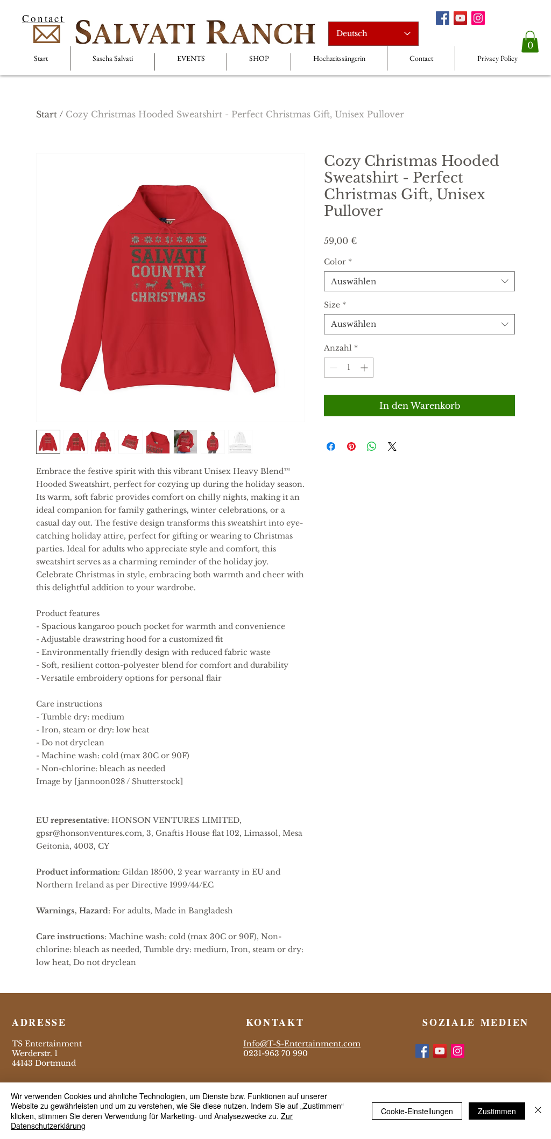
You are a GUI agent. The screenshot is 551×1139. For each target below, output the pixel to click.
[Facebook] (442, 18)
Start (46, 114)
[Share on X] (392, 446)
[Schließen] (538, 1110)
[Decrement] (332, 367)
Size (335, 305)
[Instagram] (478, 18)
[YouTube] (460, 18)
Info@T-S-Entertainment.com (302, 1044)
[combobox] (419, 281)
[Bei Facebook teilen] (330, 446)
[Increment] (365, 367)
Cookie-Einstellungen (417, 1111)
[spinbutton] (348, 367)
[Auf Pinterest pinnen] (351, 446)
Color (338, 262)
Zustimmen (497, 1111)
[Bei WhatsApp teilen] (371, 446)
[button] (530, 42)
